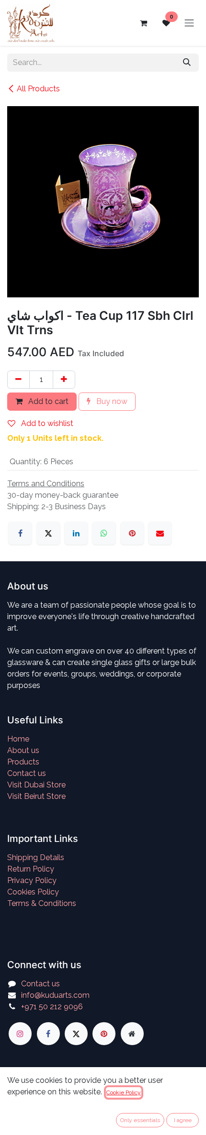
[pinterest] (103, 1033)
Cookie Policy (123, 1092)
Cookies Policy (33, 891)
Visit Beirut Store (36, 796)
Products (23, 761)
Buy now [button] (110, 401)
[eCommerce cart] (143, 23)
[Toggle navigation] (189, 23)
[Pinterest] (132, 533)
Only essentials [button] (140, 1120)
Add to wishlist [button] (46, 423)
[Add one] (64, 380)
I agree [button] (183, 1120)
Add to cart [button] (47, 401)
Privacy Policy (32, 880)
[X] (48, 533)
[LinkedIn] (76, 533)
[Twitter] (76, 1033)
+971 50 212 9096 (52, 1006)
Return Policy (30, 868)
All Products (38, 88)
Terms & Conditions (41, 903)
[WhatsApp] (103, 533)
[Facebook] (20, 533)
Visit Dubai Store (36, 784)
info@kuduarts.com (55, 995)
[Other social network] (132, 1033)
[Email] (160, 533)
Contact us (26, 773)
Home (18, 738)
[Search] (187, 63)
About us (23, 750)
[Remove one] (18, 380)
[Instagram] (20, 1033)
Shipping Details (35, 857)
